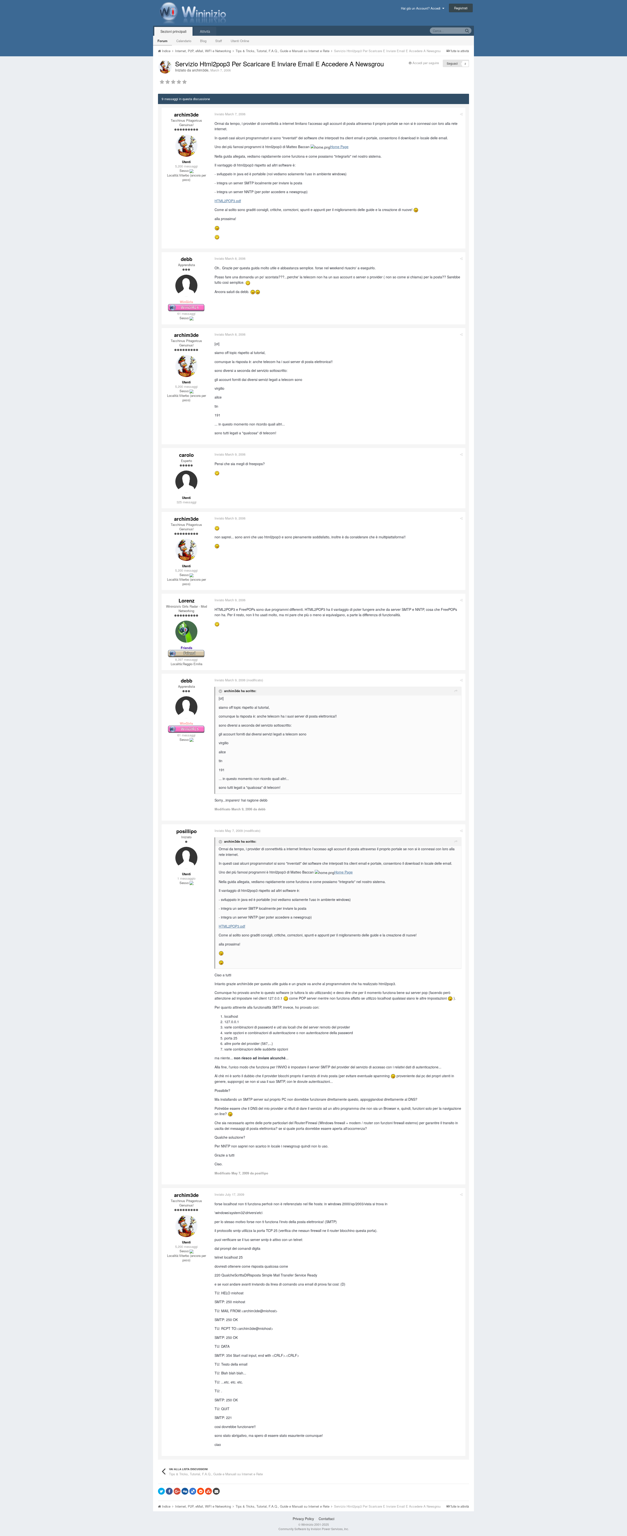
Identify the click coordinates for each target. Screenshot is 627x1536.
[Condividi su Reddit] (200, 1491)
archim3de (200, 70)
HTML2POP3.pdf (228, 200)
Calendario (183, 40)
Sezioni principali (173, 31)
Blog (203, 40)
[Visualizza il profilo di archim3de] (165, 66)
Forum (162, 40)
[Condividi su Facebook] (169, 1491)
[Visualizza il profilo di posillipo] (186, 858)
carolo (186, 454)
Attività (205, 31)
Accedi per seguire (426, 62)
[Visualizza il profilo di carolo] (186, 482)
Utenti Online (240, 40)
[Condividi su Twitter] (161, 1491)
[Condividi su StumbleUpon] (208, 1491)
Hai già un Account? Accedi (421, 8)
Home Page (339, 146)
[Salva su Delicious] (192, 1491)
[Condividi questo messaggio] (461, 114)
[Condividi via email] (216, 1491)
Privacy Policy (303, 1518)
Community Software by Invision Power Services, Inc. (313, 1529)
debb (186, 258)
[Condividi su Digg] (184, 1491)
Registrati (461, 8)
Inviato (230, 114)
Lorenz (186, 600)
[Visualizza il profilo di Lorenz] (186, 632)
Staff (218, 40)
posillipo (186, 831)
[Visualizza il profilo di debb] (186, 286)
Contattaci (326, 1518)
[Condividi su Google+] (177, 1491)
